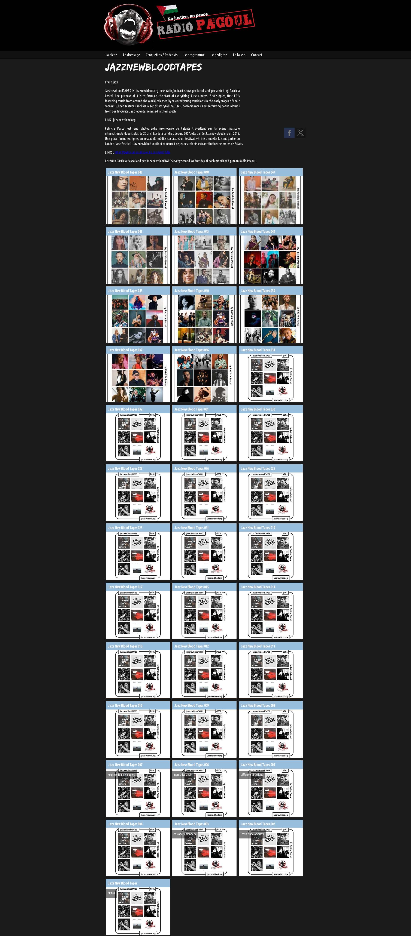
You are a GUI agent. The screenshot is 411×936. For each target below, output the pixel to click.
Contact (256, 55)
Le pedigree (218, 55)
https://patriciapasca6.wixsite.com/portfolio (142, 152)
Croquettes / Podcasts (162, 55)
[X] (300, 137)
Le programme (194, 55)
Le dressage (131, 55)
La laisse (239, 55)
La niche (111, 55)
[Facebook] (289, 137)
